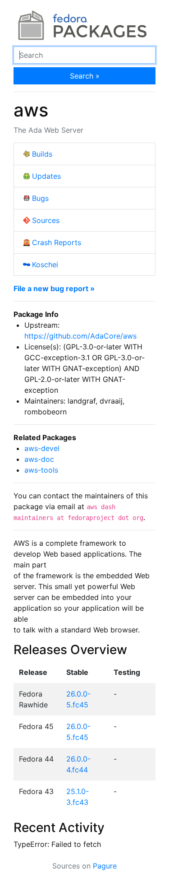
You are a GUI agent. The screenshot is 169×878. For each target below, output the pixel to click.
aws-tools (41, 469)
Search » (85, 75)
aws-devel (41, 448)
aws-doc (39, 459)
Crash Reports (56, 242)
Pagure (105, 865)
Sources (45, 220)
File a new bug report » (54, 288)
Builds (42, 153)
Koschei (45, 264)
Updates (46, 176)
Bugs (40, 198)
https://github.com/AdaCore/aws (80, 335)
